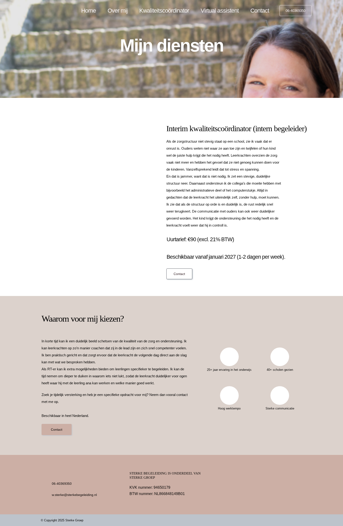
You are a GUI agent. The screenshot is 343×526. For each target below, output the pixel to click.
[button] (296, 10)
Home (88, 10)
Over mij (118, 10)
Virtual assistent (220, 10)
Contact (259, 10)
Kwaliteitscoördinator (164, 10)
